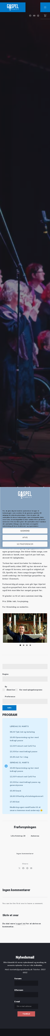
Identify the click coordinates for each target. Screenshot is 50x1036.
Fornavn (17, 978)
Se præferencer (25, 544)
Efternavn (18, 990)
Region (5, 674)
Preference (10, 696)
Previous (6, 628)
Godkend (25, 531)
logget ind (21, 923)
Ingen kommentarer (25, 854)
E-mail (17, 1001)
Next (43, 628)
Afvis (25, 537)
